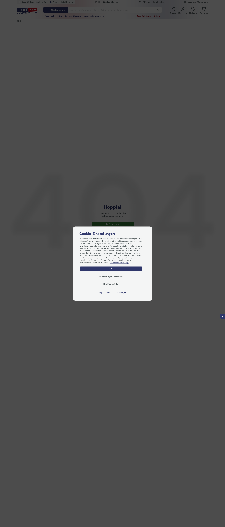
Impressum (104, 293)
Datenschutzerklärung (119, 263)
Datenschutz (120, 293)
